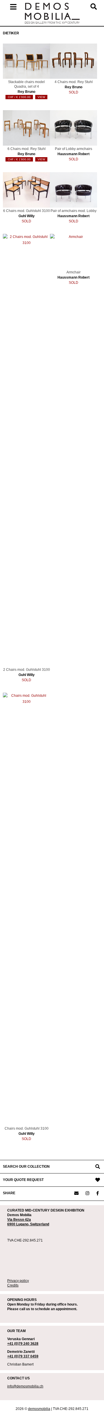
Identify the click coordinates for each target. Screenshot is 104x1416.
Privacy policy (18, 1281)
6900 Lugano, (18, 1224)
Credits (12, 1285)
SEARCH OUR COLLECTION (26, 1167)
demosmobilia (39, 1409)
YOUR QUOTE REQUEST (23, 1180)
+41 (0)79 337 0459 (22, 1356)
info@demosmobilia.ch (25, 1386)
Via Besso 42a (19, 1220)
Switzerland (39, 1224)
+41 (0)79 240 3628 (22, 1344)
